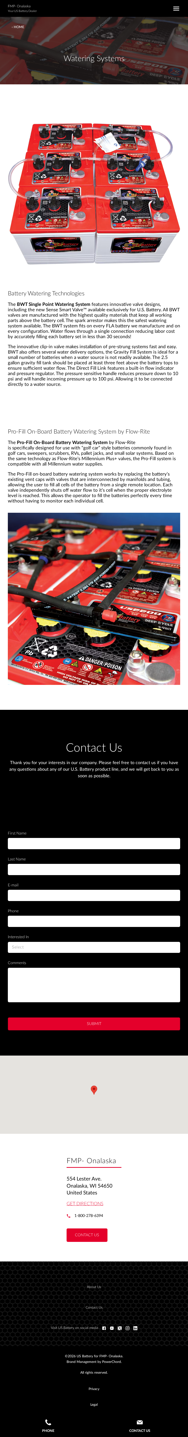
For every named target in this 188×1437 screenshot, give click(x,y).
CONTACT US (87, 1235)
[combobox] (94, 947)
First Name (17, 833)
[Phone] (48, 1423)
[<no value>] (135, 1328)
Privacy (94, 1389)
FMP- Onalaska (19, 6)
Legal (94, 1404)
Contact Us (94, 1307)
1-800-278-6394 (88, 1216)
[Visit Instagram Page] (127, 1328)
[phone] (70, 1216)
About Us (94, 1287)
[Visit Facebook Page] (104, 1328)
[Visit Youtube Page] (112, 1328)
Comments (17, 963)
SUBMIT (94, 1024)
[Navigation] (175, 8)
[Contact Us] (140, 1423)
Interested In (18, 937)
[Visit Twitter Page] (120, 1328)
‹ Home (18, 27)
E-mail (13, 885)
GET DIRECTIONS (85, 1204)
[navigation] (98, 1297)
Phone (13, 911)
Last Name (17, 859)
